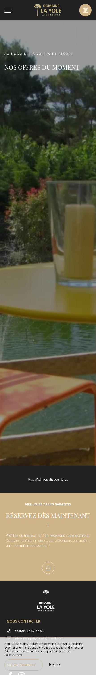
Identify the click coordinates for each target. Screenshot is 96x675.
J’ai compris (23, 664)
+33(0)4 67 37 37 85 (29, 630)
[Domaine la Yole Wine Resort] (47, 10)
